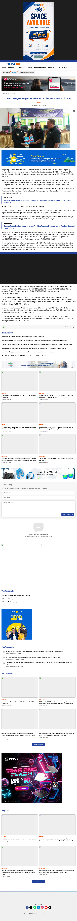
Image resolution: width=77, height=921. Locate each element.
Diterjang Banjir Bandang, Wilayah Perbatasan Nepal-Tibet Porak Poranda (19, 428)
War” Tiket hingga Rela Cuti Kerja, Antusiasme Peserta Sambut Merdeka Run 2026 (29, 352)
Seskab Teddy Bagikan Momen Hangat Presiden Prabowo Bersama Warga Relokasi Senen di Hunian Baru (39, 227)
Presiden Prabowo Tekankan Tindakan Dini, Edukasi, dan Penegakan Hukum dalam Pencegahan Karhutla (19, 459)
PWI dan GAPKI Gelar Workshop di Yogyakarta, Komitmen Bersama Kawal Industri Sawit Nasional (37, 201)
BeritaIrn (4, 93)
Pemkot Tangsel (9, 599)
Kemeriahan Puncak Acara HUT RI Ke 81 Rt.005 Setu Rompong (23, 336)
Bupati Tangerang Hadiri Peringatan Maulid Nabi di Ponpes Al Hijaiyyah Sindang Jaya (56, 428)
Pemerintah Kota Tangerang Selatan (16, 595)
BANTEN (12, 93)
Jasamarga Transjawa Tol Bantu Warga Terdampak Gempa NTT (56, 459)
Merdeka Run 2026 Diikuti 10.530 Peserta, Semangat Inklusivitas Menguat (26, 356)
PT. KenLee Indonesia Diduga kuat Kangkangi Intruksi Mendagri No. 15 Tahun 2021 (33, 657)
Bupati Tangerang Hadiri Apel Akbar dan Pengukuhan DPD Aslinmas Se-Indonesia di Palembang (34, 348)
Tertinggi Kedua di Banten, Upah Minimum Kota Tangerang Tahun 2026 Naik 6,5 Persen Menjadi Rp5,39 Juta (40, 663)
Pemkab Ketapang (10, 602)
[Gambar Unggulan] (35, 148)
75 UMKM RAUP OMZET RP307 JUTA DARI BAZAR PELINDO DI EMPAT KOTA (56, 396)
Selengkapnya (38, 744)
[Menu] (2, 64)
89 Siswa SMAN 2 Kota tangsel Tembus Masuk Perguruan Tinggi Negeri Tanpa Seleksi (34, 651)
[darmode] (75, 64)
